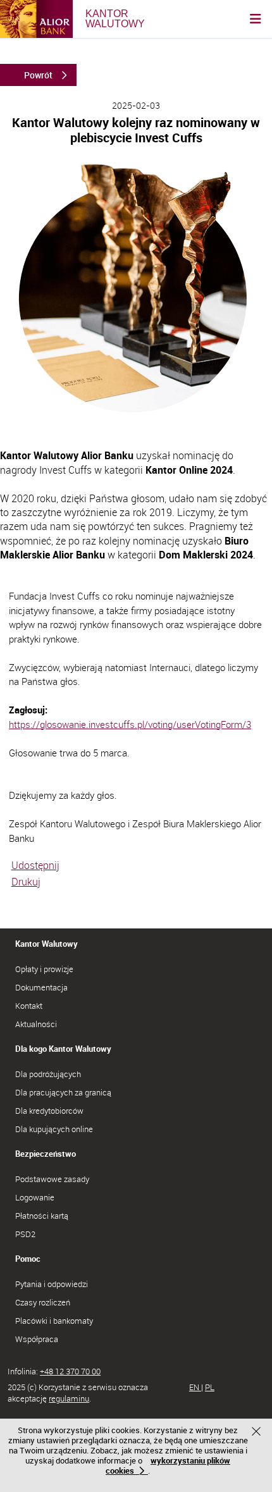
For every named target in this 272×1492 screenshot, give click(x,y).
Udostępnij (35, 865)
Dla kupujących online (54, 1129)
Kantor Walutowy (46, 943)
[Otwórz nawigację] (255, 19)
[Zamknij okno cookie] (258, 1433)
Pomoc (27, 1258)
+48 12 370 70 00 (70, 1371)
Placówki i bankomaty (54, 1320)
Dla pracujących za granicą (63, 1092)
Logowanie (34, 1197)
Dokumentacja (41, 987)
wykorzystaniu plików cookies (168, 1465)
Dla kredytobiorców (49, 1110)
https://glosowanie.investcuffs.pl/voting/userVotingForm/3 (130, 724)
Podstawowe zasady (52, 1179)
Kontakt (28, 1005)
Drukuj (25, 882)
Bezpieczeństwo (45, 1153)
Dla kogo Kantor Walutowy (63, 1048)
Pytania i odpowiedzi (51, 1284)
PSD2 (25, 1234)
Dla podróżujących (48, 1074)
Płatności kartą (41, 1215)
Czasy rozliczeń (42, 1302)
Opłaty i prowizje (44, 969)
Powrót (38, 75)
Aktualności (36, 1024)
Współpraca (36, 1339)
